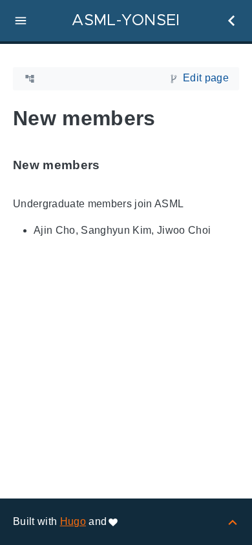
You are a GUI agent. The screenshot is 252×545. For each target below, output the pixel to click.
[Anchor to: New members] (115, 165)
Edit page (206, 77)
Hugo (73, 521)
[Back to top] (232, 521)
